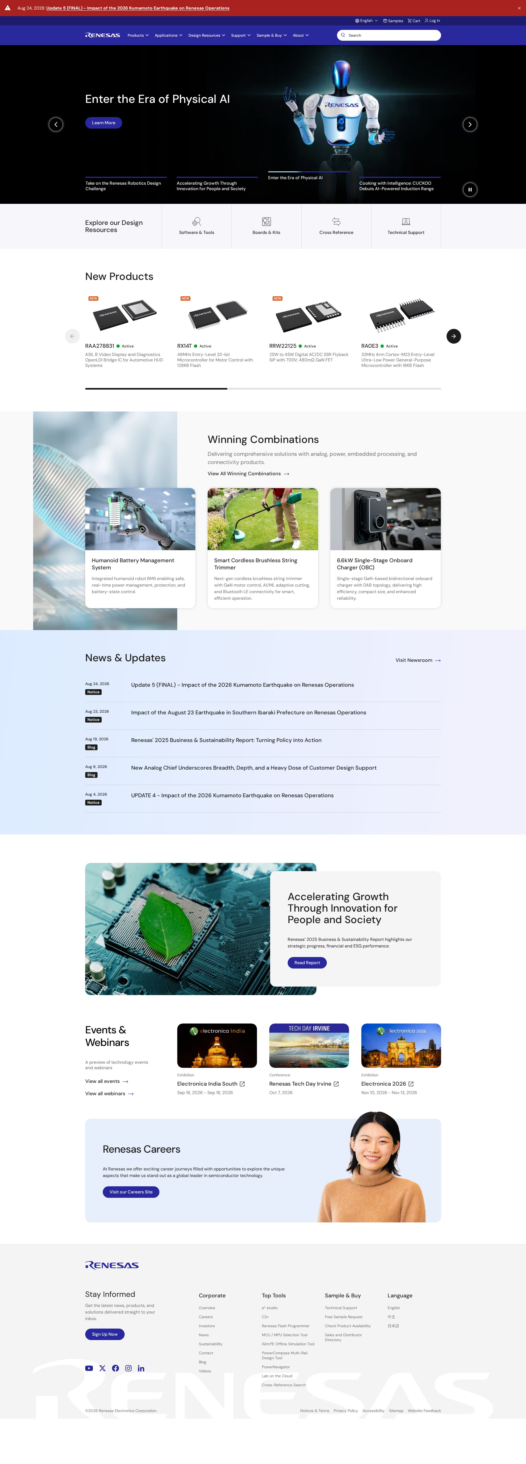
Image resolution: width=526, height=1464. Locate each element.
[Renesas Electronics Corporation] (102, 35)
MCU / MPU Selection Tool (284, 1334)
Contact (206, 1352)
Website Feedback (424, 1410)
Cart (416, 21)
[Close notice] (519, 8)
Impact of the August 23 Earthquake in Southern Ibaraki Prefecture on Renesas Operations (248, 712)
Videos (205, 1371)
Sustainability (210, 1343)
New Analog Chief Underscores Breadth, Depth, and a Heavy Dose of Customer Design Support (254, 767)
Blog (202, 1361)
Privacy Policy (346, 1410)
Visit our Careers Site (131, 1192)
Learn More (103, 144)
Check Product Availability (348, 1325)
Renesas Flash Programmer (286, 1325)
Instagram (128, 1368)
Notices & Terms (314, 1410)
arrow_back (72, 336)
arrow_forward (453, 336)
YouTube (89, 1368)
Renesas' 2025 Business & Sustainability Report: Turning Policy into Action (226, 740)
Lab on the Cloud (277, 1375)
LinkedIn (141, 1368)
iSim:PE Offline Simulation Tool (288, 1343)
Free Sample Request (343, 1316)
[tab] (126, 184)
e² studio (270, 1307)
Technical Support (341, 1307)
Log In (435, 20)
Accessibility (373, 1410)
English (394, 1307)
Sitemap (396, 1410)
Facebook (115, 1368)
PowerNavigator (276, 1366)
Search (389, 35)
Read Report (307, 963)
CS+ (265, 1316)
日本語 (393, 1325)
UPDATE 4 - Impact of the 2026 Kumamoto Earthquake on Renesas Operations (232, 795)
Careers (206, 1316)
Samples (395, 21)
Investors (207, 1325)
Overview (207, 1307)
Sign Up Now (105, 1334)
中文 (391, 1316)
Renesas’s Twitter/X (102, 1368)
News (204, 1334)
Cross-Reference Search (284, 1384)
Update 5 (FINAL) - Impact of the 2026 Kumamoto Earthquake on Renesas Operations (138, 8)
